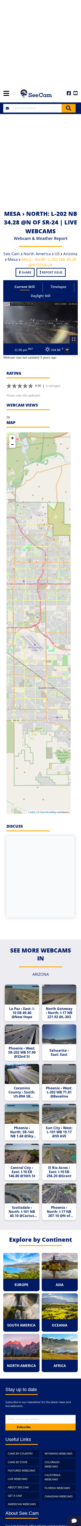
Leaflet (31, 812)
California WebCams (52, 1477)
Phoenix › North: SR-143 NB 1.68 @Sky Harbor (22, 1132)
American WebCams (22, 1504)
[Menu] (6, 93)
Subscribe (24, 1427)
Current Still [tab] (24, 286)
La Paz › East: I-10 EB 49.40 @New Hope (22, 1013)
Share (26, 272)
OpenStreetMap (48, 812)
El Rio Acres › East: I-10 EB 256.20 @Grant (59, 1172)
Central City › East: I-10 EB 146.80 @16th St (21, 1172)
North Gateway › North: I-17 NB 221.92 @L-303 (59, 1013)
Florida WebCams (57, 1488)
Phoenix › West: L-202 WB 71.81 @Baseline (59, 1092)
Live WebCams (17, 1479)
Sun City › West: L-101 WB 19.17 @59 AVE (59, 1132)
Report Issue (51, 272)
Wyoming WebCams (58, 1453)
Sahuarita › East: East (59, 1052)
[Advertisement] (40, 42)
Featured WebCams (21, 1470)
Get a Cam (15, 1496)
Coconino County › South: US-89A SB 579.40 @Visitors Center (22, 1092)
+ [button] (12, 438)
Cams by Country (20, 1453)
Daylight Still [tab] (40, 296)
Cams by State (17, 1462)
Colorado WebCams (52, 1464)
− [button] (12, 444)
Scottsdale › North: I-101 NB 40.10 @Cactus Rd (22, 1212)
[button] (67, 350)
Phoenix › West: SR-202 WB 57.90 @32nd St (22, 1052)
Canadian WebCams (58, 1496)
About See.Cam (18, 1487)
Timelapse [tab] (58, 286)
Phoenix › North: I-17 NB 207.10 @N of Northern (59, 1212)
